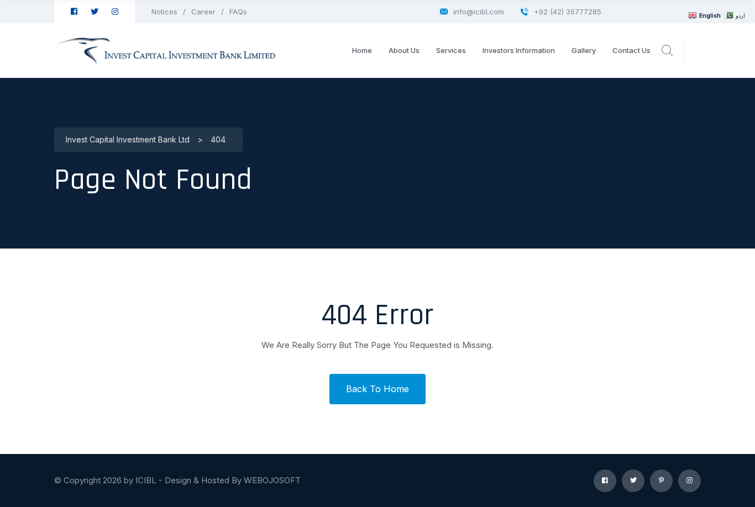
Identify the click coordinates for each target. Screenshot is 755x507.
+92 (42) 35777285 (567, 11)
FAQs (238, 11)
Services (451, 50)
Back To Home (377, 388)
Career (203, 11)
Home (362, 50)
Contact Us (631, 50)
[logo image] (164, 50)
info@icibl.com (478, 11)
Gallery (584, 50)
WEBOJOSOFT (272, 480)
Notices (164, 11)
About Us (404, 50)
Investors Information (519, 50)
